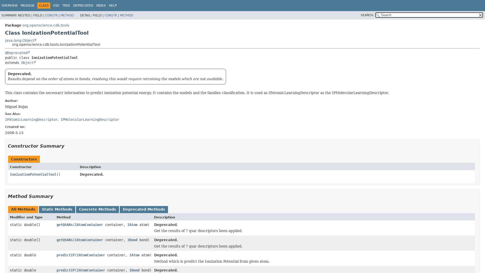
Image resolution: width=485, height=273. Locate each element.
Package (28, 5)
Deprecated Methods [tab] (144, 209)
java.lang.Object (19, 40)
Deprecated (83, 5)
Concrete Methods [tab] (97, 209)
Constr (51, 15)
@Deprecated (16, 53)
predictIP (66, 255)
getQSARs (65, 225)
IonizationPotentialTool (33, 174)
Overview (10, 5)
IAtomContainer (89, 225)
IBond (132, 240)
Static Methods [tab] (57, 209)
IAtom (132, 225)
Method (67, 15)
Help (113, 5)
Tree (66, 5)
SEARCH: (367, 15)
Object (27, 63)
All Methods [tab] (23, 209)
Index (101, 5)
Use (56, 5)
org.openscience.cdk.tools (45, 25)
